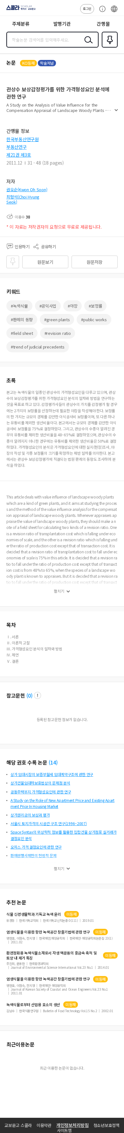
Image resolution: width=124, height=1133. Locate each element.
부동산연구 (16, 147)
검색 (87, 44)
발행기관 (62, 23)
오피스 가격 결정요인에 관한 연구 (36, 847)
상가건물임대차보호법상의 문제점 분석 (40, 782)
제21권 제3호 (18, 155)
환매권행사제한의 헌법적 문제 (33, 855)
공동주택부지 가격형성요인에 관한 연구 (40, 791)
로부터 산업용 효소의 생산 (33, 1004)
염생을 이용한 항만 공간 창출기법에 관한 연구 (48, 931)
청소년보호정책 (106, 1125)
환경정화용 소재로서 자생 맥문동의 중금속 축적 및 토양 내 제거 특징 (51, 955)
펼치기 (59, 591)
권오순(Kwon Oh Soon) (26, 189)
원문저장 (94, 262)
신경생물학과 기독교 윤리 (33, 914)
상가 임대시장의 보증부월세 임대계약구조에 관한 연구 (51, 774)
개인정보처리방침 (72, 1125)
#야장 (72, 306)
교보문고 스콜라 (18, 1125)
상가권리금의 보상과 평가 (30, 814)
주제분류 (21, 23)
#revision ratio (58, 333)
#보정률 (95, 306)
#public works (94, 319)
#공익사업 (48, 306)
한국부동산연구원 (22, 139)
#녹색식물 (19, 306)
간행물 (103, 23)
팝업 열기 (37, 695)
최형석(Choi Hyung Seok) (22, 199)
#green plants (57, 319)
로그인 (87, 8)
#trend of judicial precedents (38, 347)
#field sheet (22, 333)
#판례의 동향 (22, 319)
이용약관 (44, 1125)
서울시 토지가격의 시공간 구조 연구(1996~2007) (48, 823)
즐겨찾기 (108, 47)
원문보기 (45, 262)
